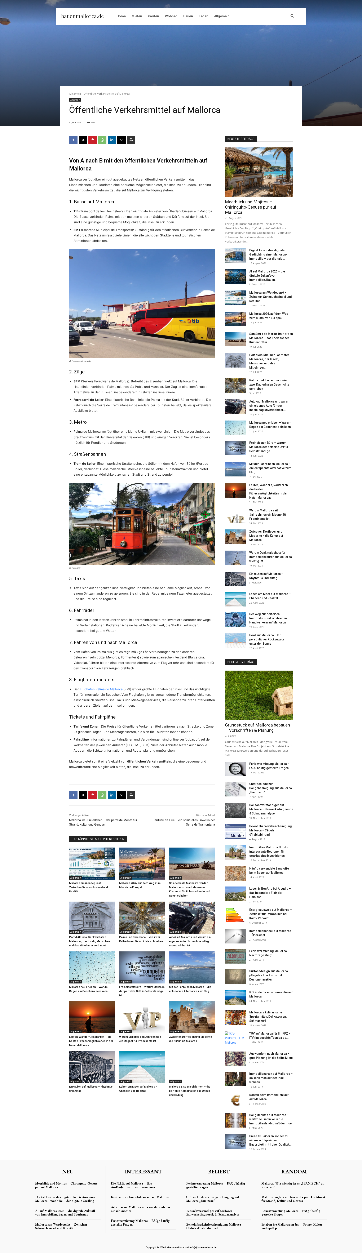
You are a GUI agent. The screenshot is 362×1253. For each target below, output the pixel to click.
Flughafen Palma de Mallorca (101, 689)
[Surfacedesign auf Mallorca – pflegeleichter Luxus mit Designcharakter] (235, 976)
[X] (83, 140)
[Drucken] (131, 140)
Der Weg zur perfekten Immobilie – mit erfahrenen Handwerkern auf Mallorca (268, 618)
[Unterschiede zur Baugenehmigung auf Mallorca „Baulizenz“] (235, 789)
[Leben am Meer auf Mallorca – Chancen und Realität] (142, 1067)
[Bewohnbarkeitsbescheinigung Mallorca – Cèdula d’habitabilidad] (235, 831)
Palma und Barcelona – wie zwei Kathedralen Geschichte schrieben (269, 384)
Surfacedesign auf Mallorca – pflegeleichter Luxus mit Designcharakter (269, 975)
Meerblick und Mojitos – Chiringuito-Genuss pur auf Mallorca (251, 207)
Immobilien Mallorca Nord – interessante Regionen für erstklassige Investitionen (268, 851)
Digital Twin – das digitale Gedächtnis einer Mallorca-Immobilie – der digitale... (268, 254)
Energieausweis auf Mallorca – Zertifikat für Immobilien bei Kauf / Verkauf (270, 914)
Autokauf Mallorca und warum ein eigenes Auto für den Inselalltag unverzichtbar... (269, 406)
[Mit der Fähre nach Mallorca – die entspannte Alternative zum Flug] (192, 967)
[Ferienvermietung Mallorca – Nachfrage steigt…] (235, 956)
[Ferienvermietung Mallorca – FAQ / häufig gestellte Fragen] (235, 769)
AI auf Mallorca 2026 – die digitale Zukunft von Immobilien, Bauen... (267, 275)
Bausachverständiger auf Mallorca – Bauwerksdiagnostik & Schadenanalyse (271, 809)
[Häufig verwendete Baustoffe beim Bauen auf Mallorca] (235, 873)
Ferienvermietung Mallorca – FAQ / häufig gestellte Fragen (140, 1222)
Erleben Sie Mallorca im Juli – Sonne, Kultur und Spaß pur (291, 1226)
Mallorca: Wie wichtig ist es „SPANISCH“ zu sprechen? (292, 1185)
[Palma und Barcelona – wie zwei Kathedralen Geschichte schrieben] (142, 918)
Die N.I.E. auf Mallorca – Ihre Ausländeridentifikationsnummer (133, 1185)
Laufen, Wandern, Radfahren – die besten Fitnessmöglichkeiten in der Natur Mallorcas (91, 1041)
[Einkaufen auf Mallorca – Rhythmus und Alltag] (92, 1067)
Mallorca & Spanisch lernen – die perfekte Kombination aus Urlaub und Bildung (189, 1091)
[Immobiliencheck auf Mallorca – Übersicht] (235, 936)
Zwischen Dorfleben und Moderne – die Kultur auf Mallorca (266, 536)
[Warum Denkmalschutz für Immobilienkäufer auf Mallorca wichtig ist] (235, 558)
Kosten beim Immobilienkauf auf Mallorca (140, 1197)
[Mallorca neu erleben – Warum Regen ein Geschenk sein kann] (92, 967)
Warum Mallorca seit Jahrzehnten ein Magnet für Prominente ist (268, 514)
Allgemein (75, 93)
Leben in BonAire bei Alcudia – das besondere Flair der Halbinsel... (270, 893)
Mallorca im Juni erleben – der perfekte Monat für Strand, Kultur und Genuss (293, 1199)
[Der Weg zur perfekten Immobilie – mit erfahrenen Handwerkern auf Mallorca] (235, 619)
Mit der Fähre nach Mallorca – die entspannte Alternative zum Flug (270, 468)
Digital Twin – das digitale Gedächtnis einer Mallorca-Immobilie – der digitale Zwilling (65, 1199)
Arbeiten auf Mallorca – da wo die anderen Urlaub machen (140, 1209)
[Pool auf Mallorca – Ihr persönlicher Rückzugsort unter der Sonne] (235, 640)
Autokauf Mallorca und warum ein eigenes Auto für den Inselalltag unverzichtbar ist (190, 941)
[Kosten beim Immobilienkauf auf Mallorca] (235, 1100)
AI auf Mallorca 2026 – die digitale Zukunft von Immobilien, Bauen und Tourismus (65, 1213)
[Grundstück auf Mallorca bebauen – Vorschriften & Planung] (259, 695)
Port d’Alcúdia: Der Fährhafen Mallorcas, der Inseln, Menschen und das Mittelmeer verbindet (89, 941)
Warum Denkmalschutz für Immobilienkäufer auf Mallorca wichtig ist (270, 557)
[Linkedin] (112, 140)
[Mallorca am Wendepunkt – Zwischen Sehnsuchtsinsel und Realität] (92, 864)
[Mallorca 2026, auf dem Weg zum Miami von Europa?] (142, 864)
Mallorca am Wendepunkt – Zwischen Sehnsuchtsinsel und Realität (88, 887)
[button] (292, 16)
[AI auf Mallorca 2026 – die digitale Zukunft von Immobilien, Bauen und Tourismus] (235, 276)
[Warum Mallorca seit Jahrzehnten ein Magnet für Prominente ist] (142, 1017)
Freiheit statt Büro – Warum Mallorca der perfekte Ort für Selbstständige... (268, 447)
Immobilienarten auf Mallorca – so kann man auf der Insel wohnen (271, 1078)
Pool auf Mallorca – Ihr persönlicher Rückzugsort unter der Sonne (267, 639)
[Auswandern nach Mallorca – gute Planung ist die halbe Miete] (235, 1059)
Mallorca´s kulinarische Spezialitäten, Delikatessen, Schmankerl (268, 1016)
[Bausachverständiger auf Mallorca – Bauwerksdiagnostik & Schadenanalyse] (235, 810)
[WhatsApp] (102, 140)
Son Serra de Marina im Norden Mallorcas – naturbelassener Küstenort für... (271, 338)
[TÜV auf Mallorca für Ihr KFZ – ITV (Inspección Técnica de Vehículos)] (235, 1038)
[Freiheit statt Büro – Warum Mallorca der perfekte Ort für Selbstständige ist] (142, 967)
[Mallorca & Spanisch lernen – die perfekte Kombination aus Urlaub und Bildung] (192, 1067)
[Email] (121, 140)
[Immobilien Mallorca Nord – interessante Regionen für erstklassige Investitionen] (235, 852)
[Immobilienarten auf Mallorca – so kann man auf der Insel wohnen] (235, 1079)
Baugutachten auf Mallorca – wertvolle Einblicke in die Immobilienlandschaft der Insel (270, 1119)
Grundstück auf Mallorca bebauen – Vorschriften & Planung (257, 728)
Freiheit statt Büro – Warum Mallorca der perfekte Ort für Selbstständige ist (141, 991)
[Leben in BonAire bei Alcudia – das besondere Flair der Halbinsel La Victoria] (235, 894)
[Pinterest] (92, 140)
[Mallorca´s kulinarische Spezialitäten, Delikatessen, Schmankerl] (235, 1017)
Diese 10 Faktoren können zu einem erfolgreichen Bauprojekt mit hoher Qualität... (270, 1140)
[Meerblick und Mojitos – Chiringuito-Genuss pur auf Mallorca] (259, 172)
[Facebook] (73, 140)
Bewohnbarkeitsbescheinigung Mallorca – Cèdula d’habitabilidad (270, 830)
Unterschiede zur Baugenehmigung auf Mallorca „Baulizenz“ (270, 788)
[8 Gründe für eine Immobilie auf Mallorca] (235, 997)
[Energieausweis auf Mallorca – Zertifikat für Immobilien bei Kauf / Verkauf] (235, 915)
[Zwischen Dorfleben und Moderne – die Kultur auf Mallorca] (192, 1017)
